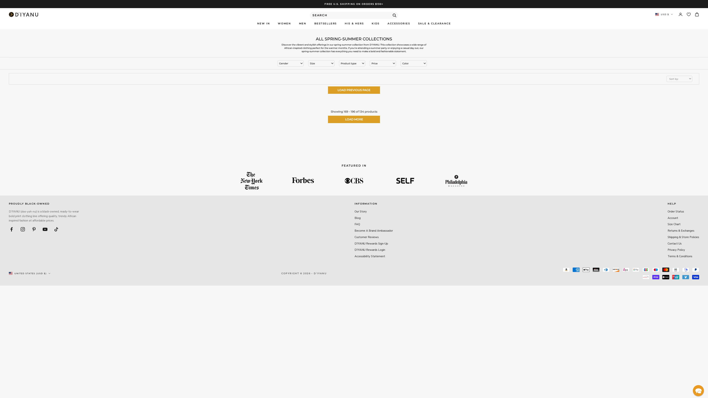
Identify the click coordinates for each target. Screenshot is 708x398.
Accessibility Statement (370, 256)
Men (302, 23)
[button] (698, 390)
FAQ (357, 224)
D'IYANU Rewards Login (370, 250)
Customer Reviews (367, 237)
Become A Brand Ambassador (374, 231)
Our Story (361, 211)
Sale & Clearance (434, 23)
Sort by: (673, 78)
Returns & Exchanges (681, 231)
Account (673, 218)
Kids (375, 23)
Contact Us (675, 243)
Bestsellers (325, 23)
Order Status (676, 211)
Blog (358, 218)
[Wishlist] (688, 14)
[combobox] (354, 15)
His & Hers (354, 23)
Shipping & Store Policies (683, 237)
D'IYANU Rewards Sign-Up (371, 243)
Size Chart (674, 224)
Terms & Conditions (680, 256)
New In (263, 23)
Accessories (399, 23)
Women (284, 23)
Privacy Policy (676, 250)
